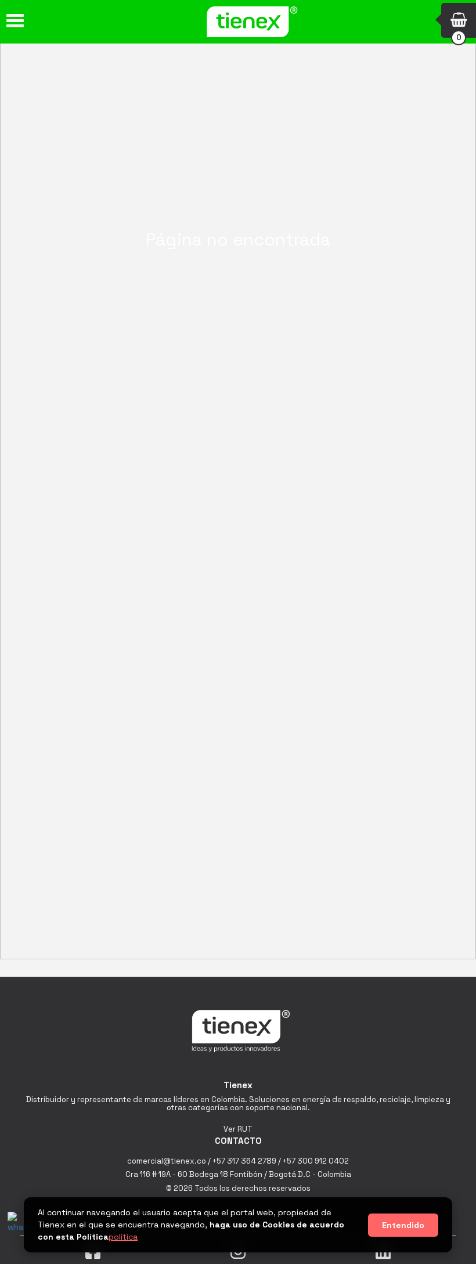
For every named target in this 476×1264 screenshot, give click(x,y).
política (123, 1237)
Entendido (403, 1225)
